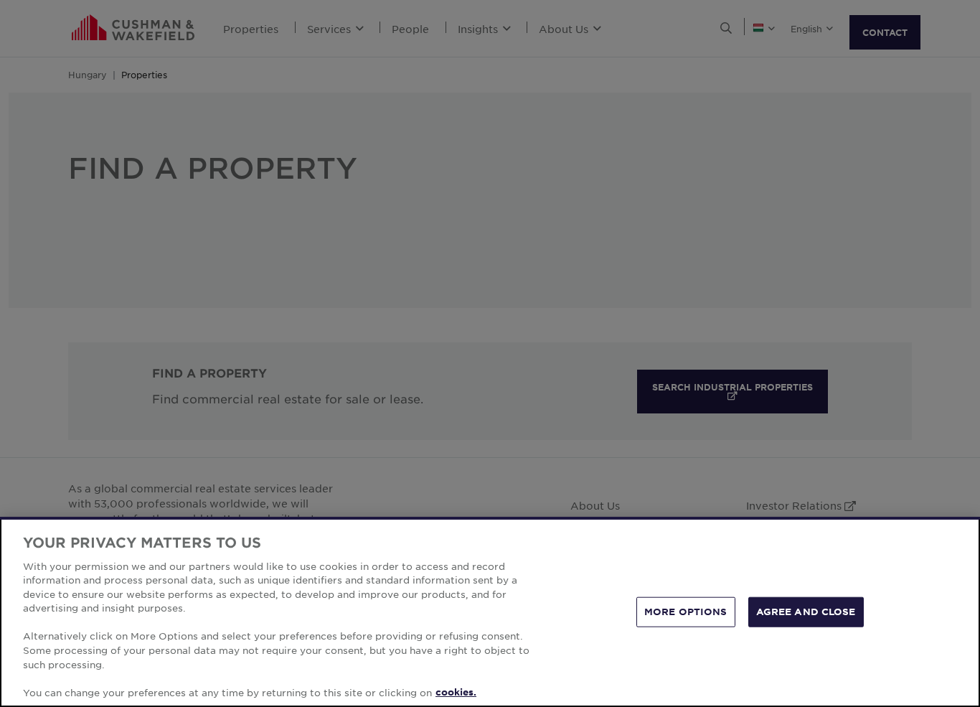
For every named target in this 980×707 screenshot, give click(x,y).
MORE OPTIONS (685, 611)
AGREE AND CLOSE (806, 611)
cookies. (455, 692)
